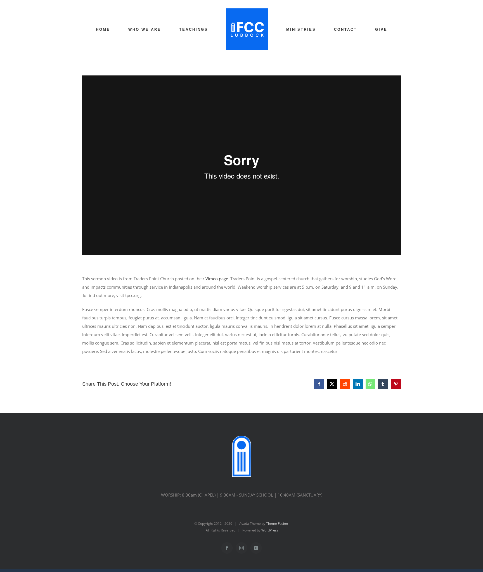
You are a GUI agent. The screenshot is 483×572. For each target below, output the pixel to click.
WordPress (269, 530)
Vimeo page (216, 278)
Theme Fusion (277, 523)
